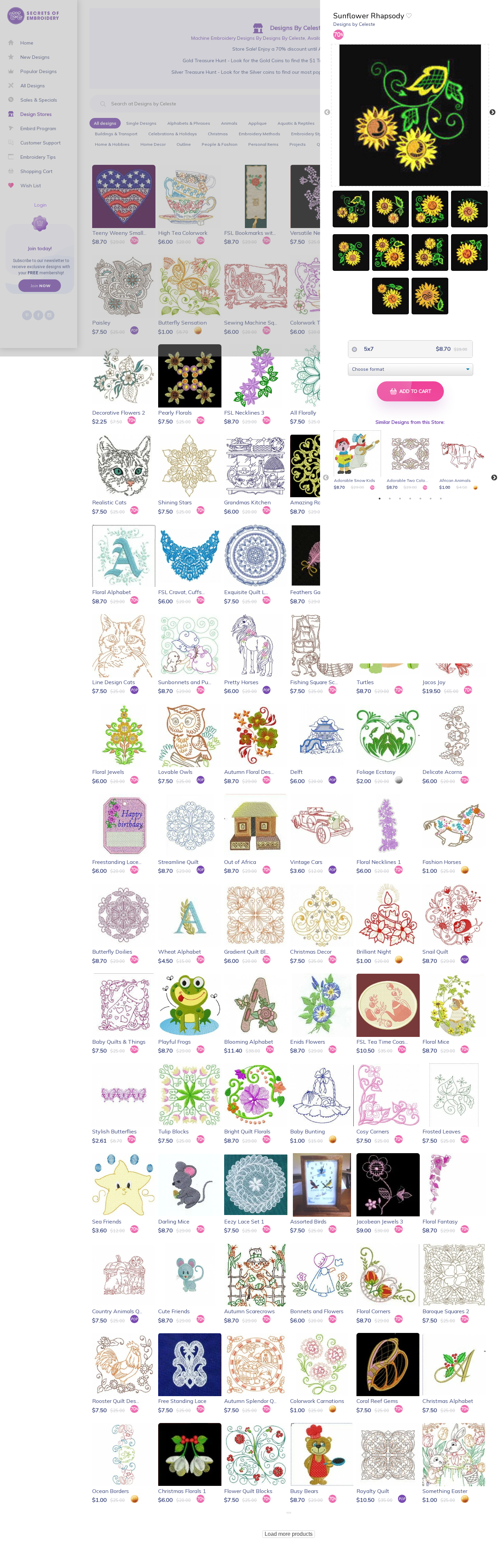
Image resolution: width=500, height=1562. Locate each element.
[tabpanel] (359, 460)
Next (492, 112)
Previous (327, 112)
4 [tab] (410, 498)
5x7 (368, 349)
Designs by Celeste (354, 24)
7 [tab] (440, 498)
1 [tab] (379, 498)
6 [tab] (430, 498)
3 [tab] (400, 498)
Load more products (289, 1534)
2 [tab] (389, 498)
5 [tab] (420, 498)
